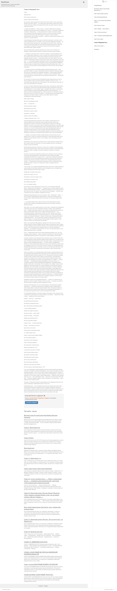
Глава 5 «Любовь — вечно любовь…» (102, 28)
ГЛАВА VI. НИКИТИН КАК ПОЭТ (36, 542)
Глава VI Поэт (28, 438)
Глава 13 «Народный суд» (32, 458)
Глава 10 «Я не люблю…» (99, 45)
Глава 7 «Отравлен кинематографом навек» (103, 35)
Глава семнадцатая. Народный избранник (38, 469)
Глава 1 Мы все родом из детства (101, 13)
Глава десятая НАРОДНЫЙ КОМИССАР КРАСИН (41, 564)
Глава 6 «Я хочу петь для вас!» (100, 32)
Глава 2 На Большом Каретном (100, 17)
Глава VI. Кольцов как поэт (33, 532)
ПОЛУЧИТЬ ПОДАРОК (31, 402)
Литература (96, 49)
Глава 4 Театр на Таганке (99, 25)
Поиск (104, 1)
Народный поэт (29, 448)
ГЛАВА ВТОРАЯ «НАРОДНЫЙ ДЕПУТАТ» (38, 575)
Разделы (46, 585)
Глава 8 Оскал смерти (98, 39)
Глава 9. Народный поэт (32, 427)
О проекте (40, 585)
